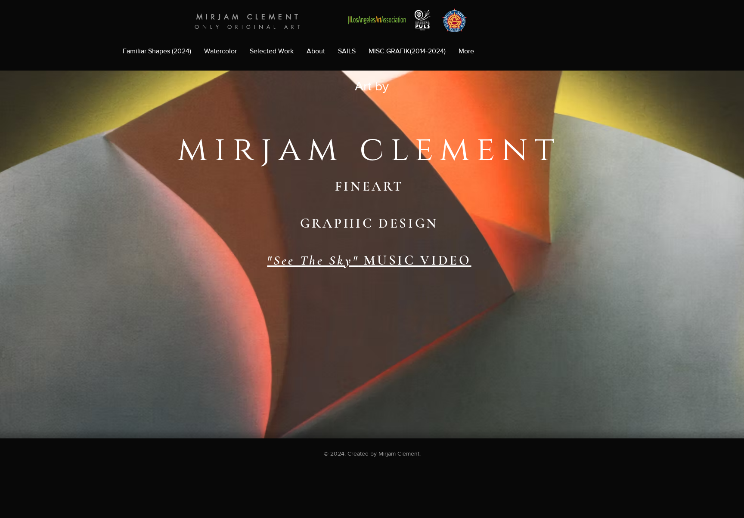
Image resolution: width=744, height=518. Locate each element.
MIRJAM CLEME (240, 17)
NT (293, 17)
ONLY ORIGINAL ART (249, 27)
